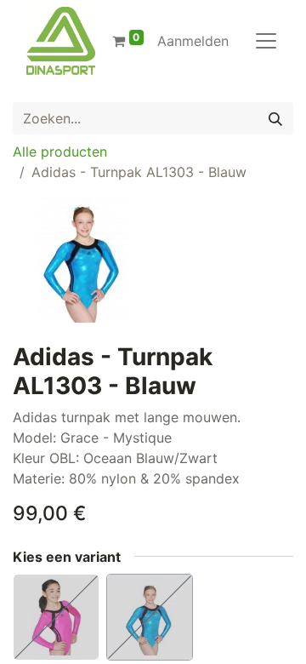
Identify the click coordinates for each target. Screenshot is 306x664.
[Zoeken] (275, 118)
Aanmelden (193, 40)
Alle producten (60, 151)
